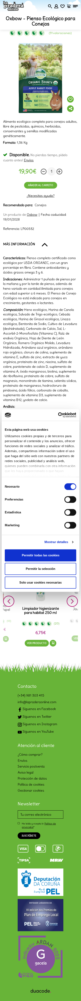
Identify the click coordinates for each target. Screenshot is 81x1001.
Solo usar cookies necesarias (40, 582)
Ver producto (37, 643)
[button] (40, 244)
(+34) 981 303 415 (31, 695)
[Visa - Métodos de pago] (23, 848)
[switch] (70, 499)
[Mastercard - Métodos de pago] (40, 848)
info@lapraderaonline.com (37, 702)
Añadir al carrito (40, 185)
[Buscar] (50, 6)
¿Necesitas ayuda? (41, 196)
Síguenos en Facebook (39, 709)
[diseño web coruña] (41, 990)
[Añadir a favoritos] (70, 99)
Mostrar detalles (56, 542)
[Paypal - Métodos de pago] (58, 848)
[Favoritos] (62, 6)
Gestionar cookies (31, 790)
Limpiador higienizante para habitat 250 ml (40, 610)
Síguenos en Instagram (39, 724)
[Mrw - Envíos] (56, 859)
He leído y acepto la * (39, 825)
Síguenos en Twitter (37, 716)
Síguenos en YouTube (38, 731)
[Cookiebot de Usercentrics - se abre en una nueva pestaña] (58, 415)
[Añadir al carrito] (6, 639)
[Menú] (75, 6)
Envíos (29, 160)
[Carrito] (69, 6)
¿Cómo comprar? (30, 754)
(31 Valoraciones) (60, 33)
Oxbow (32, 214)
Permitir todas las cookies (40, 555)
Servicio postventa (31, 766)
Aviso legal (25, 772)
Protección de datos (32, 778)
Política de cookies (31, 784)
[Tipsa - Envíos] (24, 859)
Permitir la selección (40, 568)
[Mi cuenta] (56, 6)
